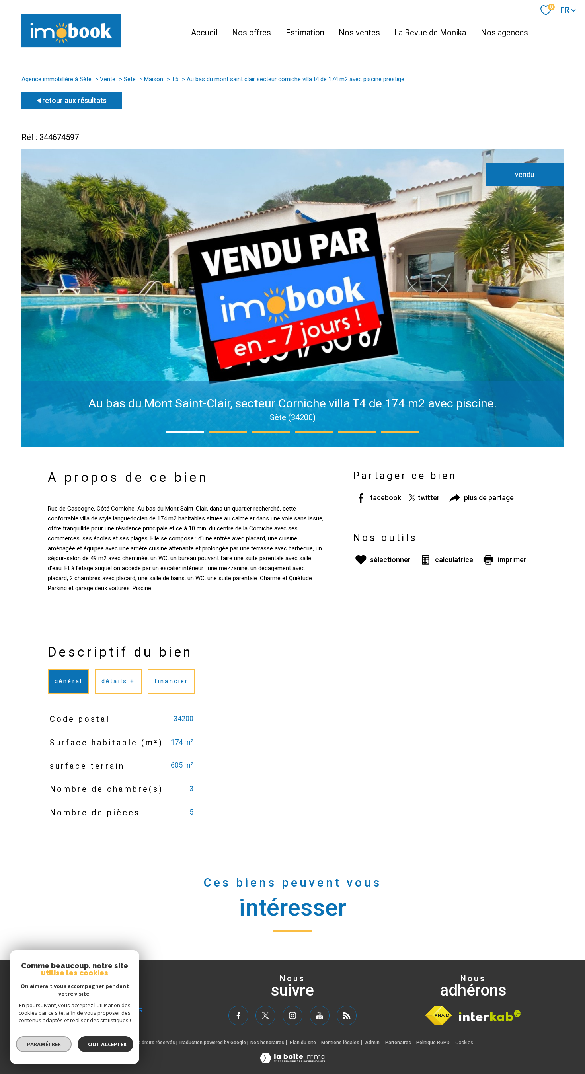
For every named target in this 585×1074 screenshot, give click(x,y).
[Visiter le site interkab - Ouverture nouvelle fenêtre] (490, 1015)
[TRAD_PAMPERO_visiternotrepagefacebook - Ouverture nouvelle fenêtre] (238, 1015)
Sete (130, 79)
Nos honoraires (267, 1042)
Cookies (464, 1042)
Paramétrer (44, 1044)
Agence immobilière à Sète (56, 79)
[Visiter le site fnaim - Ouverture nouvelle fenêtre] (438, 1015)
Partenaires (398, 1042)
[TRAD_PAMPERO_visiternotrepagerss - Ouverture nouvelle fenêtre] (347, 1015)
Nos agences (504, 32)
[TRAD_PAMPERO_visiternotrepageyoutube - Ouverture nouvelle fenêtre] (320, 1015)
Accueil (204, 32)
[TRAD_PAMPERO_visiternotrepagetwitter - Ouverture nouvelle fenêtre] (265, 1015)
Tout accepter (105, 1044)
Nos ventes (359, 32)
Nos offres (251, 32)
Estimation (305, 32)
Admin (372, 1042)
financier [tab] (171, 680)
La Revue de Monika (430, 32)
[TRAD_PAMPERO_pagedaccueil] (71, 45)
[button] (185, 432)
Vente (107, 79)
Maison (153, 79)
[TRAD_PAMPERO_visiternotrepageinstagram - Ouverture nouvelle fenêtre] (292, 1015)
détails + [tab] (118, 680)
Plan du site (303, 1042)
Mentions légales (340, 1042)
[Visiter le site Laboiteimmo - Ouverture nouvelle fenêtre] (292, 1060)
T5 (175, 79)
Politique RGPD (433, 1042)
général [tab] (68, 680)
